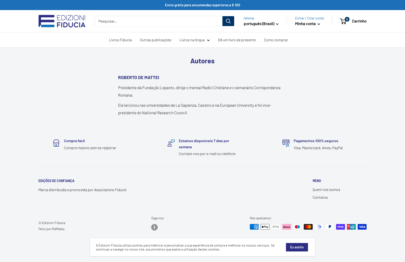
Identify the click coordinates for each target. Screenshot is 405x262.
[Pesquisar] (228, 21)
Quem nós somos (326, 189)
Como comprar (276, 40)
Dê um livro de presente (237, 40)
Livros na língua (192, 40)
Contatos (320, 197)
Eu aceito (297, 247)
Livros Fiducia (120, 40)
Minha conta (305, 23)
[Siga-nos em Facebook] (154, 227)
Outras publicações (155, 40)
